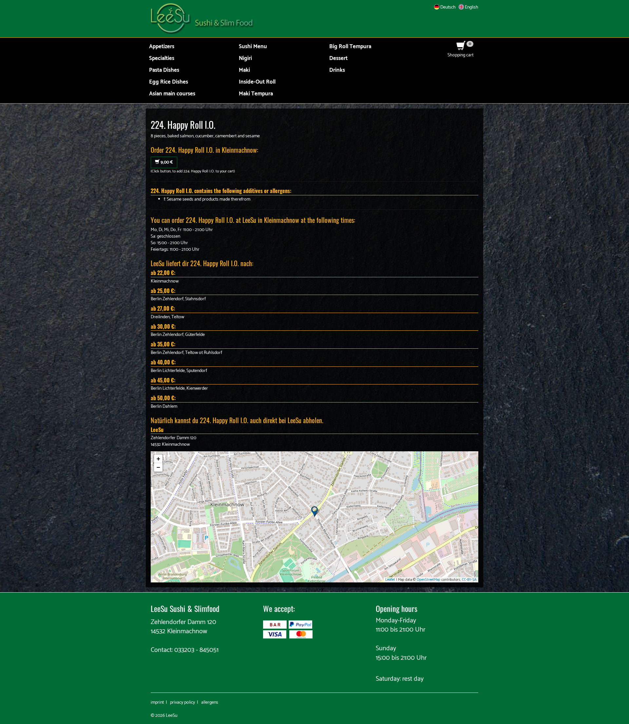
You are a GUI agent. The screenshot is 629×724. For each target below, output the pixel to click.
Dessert (338, 58)
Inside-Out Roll (257, 82)
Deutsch (447, 7)
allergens (209, 702)
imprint (157, 702)
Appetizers (161, 46)
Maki (244, 70)
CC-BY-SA (469, 580)
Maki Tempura (256, 93)
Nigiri (245, 58)
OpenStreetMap (428, 580)
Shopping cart (460, 52)
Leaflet (390, 580)
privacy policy (182, 702)
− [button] (158, 467)
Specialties (161, 58)
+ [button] (158, 458)
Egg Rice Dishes (168, 82)
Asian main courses (172, 93)
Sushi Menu (253, 46)
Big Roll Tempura (350, 46)
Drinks (337, 70)
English (471, 7)
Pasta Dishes (164, 70)
